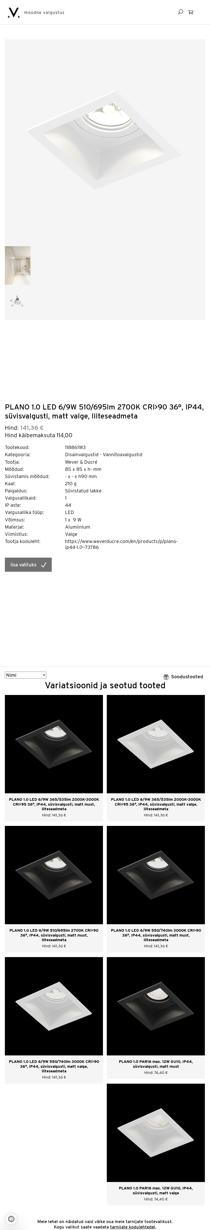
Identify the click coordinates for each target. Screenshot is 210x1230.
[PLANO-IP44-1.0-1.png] (17, 265)
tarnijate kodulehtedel (132, 1226)
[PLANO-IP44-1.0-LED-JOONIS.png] (17, 302)
